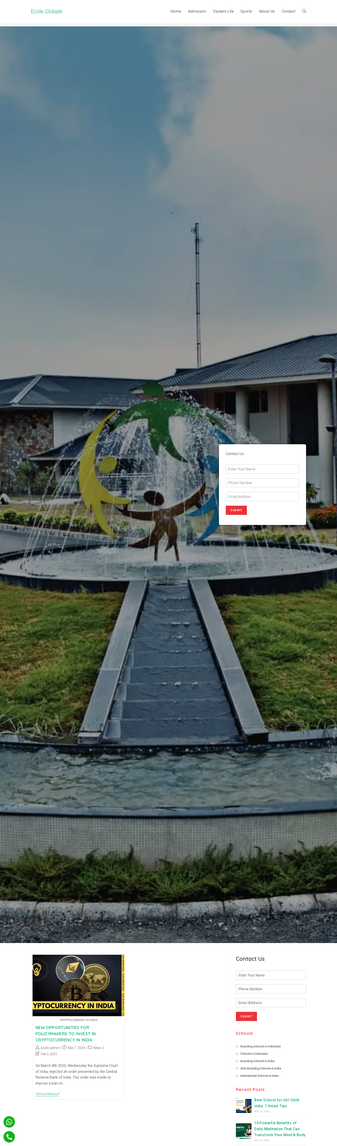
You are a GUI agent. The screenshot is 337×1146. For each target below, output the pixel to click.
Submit (236, 510)
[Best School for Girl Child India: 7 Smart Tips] (243, 1105)
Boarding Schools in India (257, 1061)
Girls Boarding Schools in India (260, 1068)
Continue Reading (47, 1094)
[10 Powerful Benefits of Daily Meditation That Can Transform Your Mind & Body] (243, 1131)
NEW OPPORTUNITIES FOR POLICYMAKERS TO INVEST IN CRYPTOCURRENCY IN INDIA (66, 1034)
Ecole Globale (46, 11)
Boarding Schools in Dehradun (260, 1046)
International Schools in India (259, 1075)
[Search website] (304, 11)
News (98, 1048)
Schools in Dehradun (254, 1053)
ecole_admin (50, 1048)
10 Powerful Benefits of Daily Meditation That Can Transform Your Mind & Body (279, 1129)
